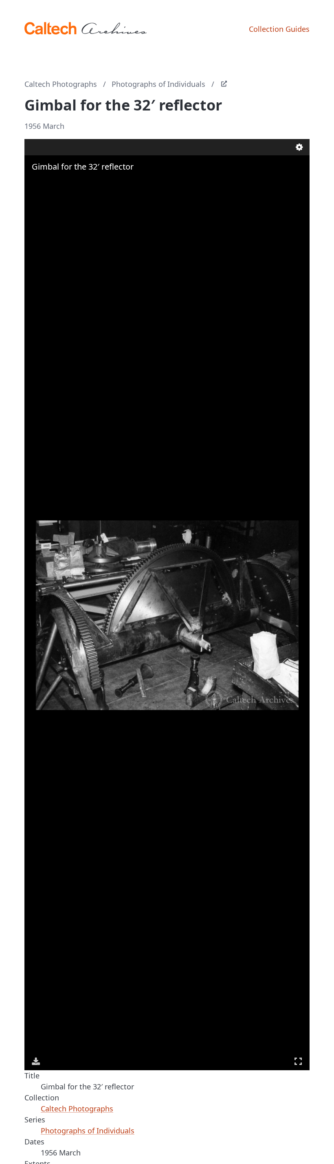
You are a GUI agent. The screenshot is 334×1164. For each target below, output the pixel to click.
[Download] (36, 1061)
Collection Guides (279, 29)
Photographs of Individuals (158, 84)
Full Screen (298, 1061)
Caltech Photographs (60, 84)
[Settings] (299, 147)
